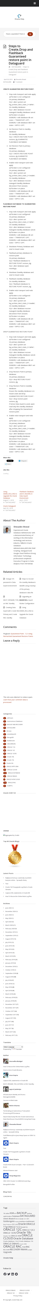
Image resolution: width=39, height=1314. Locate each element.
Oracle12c (24, 1227)
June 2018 (8, 984)
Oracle (22, 1224)
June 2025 (8, 908)
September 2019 (10, 935)
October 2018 (9, 970)
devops (8, 731)
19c (4, 1213)
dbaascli (12, 1218)
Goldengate (9, 1221)
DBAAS (5, 1219)
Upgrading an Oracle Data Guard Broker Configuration (27, 600)
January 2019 (9, 963)
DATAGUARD (16, 67)
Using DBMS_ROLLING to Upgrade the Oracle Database (10, 495)
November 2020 (10, 911)
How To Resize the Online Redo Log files (18, 896)
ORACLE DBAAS (12, 776)
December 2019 (10, 932)
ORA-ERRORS (11, 744)
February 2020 (10, 929)
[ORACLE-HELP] (19, 17)
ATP (15, 1213)
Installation (22, 1221)
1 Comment (18, 82)
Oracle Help (8, 1258)
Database (16, 1216)
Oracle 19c (10, 760)
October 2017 (9, 1011)
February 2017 (10, 1035)
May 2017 (8, 1028)
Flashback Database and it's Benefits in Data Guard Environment (27, 495)
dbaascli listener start (10, 1170)
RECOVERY (15, 1249)
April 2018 (8, 990)
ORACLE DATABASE (14, 773)
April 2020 (8, 922)
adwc (7, 1213)
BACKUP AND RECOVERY (15, 724)
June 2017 (8, 1025)
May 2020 (8, 918)
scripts (30, 1250)
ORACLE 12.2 (14, 1226)
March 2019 (9, 956)
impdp (17, 1221)
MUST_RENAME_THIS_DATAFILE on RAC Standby (14, 601)
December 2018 (10, 966)
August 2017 (9, 1018)
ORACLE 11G (11, 747)
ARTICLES (10, 718)
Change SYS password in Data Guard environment (10, 582)
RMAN (24, 1249)
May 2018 (8, 987)
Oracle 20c (9, 763)
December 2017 (10, 1004)
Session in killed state (10, 1100)
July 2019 (8, 942)
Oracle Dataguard (9, 506)
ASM (12, 1213)
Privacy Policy (17, 1296)
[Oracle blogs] (15, 867)
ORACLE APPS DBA (12, 766)
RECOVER (6, 1250)
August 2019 (9, 939)
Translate (18, 1049)
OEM (16, 1224)
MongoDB (10, 737)
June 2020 (8, 915)
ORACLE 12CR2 (12, 753)
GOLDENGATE (11, 734)
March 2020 (9, 925)
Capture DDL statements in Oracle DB (17, 893)
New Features (7, 1224)
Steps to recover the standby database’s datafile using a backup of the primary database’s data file (28, 586)
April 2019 (8, 953)
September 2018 (10, 973)
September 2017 (10, 1015)
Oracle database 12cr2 (11, 1241)
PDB (23, 1247)
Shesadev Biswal (21, 527)
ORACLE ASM (16, 1236)
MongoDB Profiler (9, 1184)
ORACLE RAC (12, 783)
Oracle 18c (10, 757)
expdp (21, 1219)
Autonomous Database (14, 721)
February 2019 (10, 960)
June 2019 (8, 946)
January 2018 (9, 1001)
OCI (13, 1224)
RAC (28, 1246)
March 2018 (9, 994)
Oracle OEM (23, 1244)
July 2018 (8, 980)
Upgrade (7, 1252)
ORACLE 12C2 (28, 1230)
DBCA (17, 1219)
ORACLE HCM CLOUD (13, 779)
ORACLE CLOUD (12, 770)
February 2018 (10, 997)
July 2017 (8, 1021)
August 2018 (9, 977)
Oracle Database (23, 1238)
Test (6, 884)
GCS (25, 1219)
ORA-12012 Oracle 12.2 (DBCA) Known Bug (16, 1181)
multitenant (30, 1221)
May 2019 (8, 949)
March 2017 (9, 1032)
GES (28, 1219)
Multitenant (11, 741)
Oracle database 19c (26, 1241)
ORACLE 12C (11, 750)
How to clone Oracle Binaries (12, 1070)
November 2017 (10, 1008)
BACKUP (22, 1213)
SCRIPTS (10, 786)
